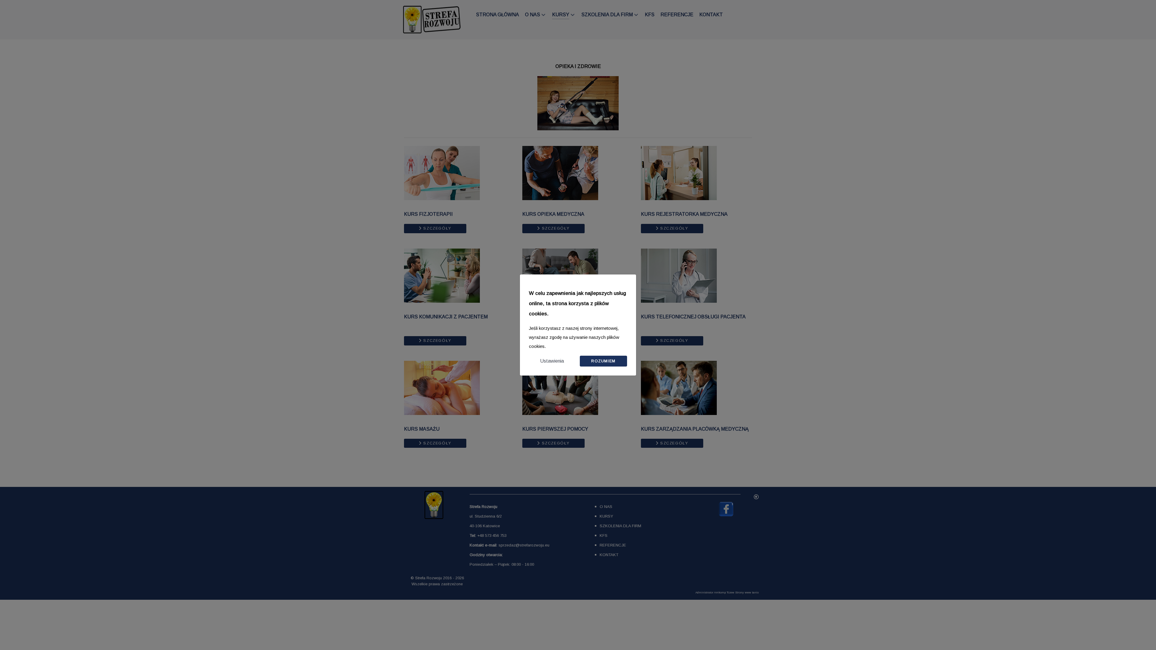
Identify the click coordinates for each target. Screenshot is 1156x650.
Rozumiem (603, 361)
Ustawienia (552, 361)
